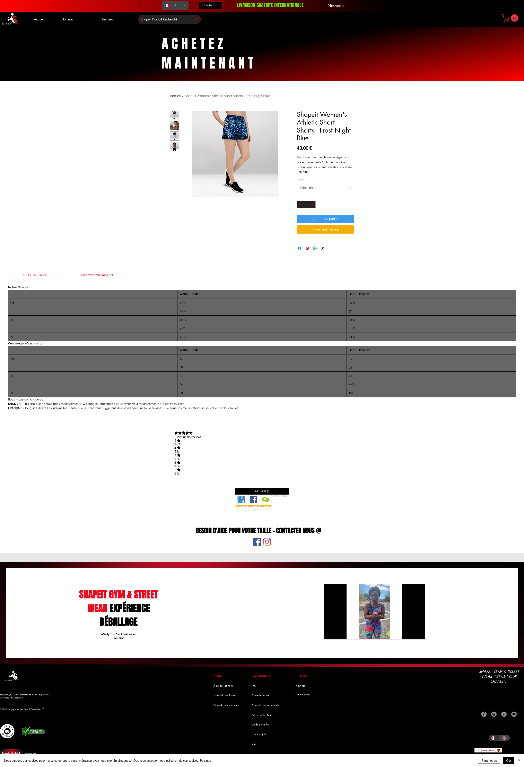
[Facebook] (257, 542)
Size (300, 180)
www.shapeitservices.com (11, 697)
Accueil (175, 96)
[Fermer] (519, 760)
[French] (494, 738)
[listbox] (211, 5)
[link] (37, 275)
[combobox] (325, 188)
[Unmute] (336, 633)
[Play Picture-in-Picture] (412, 633)
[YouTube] (514, 714)
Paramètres (489, 760)
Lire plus (302, 171)
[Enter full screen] (419, 633)
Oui (508, 760)
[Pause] (329, 633)
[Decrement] (300, 204)
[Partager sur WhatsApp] (315, 248)
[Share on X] (322, 248)
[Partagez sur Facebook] (299, 248)
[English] (504, 738)
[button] (511, 18)
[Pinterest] (504, 714)
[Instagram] (267, 542)
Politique (205, 760)
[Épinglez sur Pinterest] (307, 248)
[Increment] (312, 204)
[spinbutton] (306, 204)
